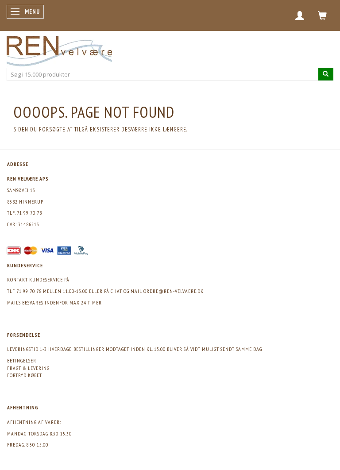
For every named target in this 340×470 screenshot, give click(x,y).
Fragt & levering (28, 368)
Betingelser (21, 360)
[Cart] (322, 15)
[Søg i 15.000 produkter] (325, 74)
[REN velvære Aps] (59, 49)
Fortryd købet (24, 375)
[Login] (300, 15)
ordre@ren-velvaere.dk (173, 291)
